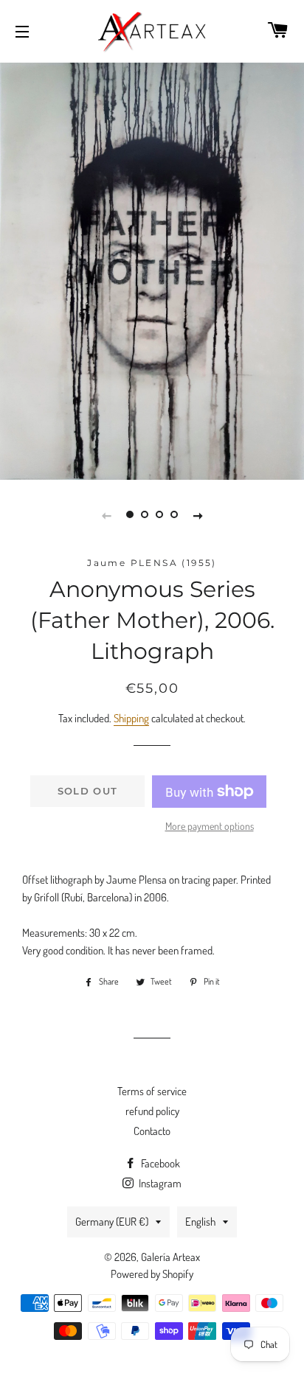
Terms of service (152, 1091)
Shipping (131, 718)
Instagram (159, 1183)
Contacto (152, 1131)
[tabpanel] (152, 269)
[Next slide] (198, 514)
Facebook (159, 1163)
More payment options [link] (209, 826)
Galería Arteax (170, 1257)
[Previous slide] (106, 514)
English (200, 1222)
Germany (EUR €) (111, 1222)
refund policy (152, 1111)
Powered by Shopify (152, 1274)
